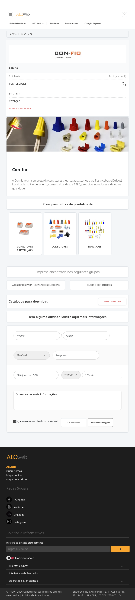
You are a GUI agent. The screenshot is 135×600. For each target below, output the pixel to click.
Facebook (19, 500)
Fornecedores (71, 23)
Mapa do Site (14, 475)
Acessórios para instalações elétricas (36, 285)
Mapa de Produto (16, 479)
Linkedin (19, 514)
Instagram (20, 522)
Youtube (19, 507)
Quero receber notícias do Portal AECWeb (37, 421)
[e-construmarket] (20, 558)
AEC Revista (38, 23)
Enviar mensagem (100, 422)
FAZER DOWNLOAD (112, 301)
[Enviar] (120, 549)
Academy (54, 23)
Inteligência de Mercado (23, 573)
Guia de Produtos (17, 23)
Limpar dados (73, 422)
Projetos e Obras (18, 566)
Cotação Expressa (93, 23)
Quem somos (14, 471)
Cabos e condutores (99, 285)
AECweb (15, 34)
